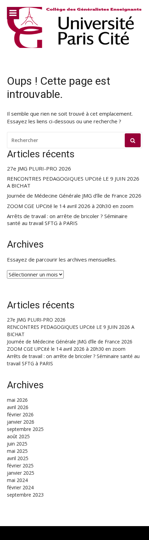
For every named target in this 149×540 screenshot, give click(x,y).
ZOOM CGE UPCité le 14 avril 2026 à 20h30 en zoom (70, 206)
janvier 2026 (20, 421)
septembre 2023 (25, 494)
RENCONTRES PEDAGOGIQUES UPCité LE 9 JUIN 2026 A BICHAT (73, 182)
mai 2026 (17, 400)
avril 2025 (17, 458)
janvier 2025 (20, 473)
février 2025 (20, 465)
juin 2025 (17, 443)
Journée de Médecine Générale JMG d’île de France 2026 (74, 195)
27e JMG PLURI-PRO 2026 (39, 168)
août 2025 (18, 436)
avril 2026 (17, 407)
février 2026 (20, 414)
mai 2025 (17, 451)
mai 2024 (17, 480)
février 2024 (20, 487)
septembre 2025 (25, 429)
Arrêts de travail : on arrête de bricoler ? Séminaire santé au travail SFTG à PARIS (67, 219)
